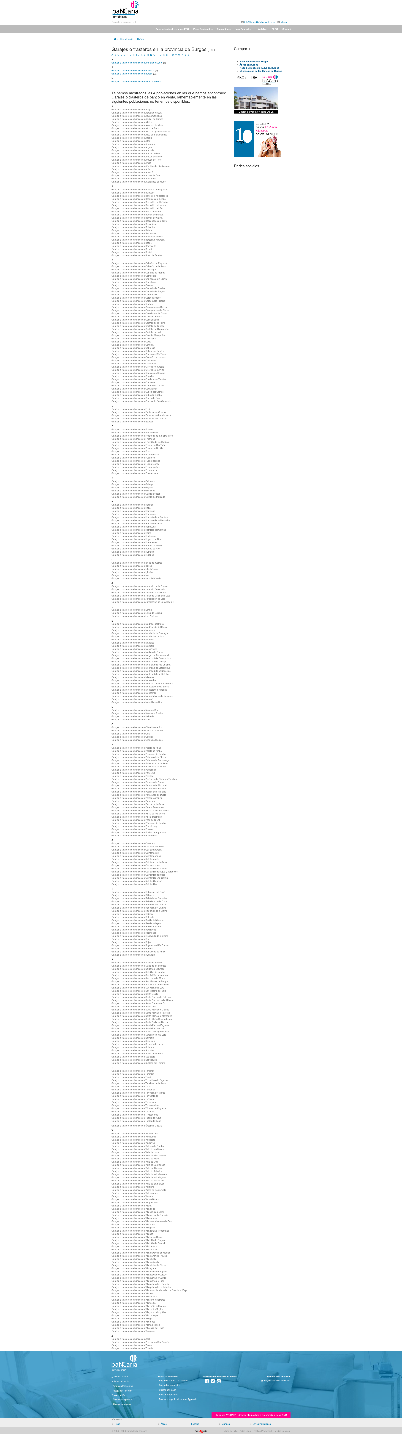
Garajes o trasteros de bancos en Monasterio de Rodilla (139, 689)
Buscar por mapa (167, 1389)
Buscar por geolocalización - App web (177, 1399)
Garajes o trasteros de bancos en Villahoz (132, 1233)
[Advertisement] (215, 9)
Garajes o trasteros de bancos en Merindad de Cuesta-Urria (141, 658)
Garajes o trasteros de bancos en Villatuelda (133, 1302)
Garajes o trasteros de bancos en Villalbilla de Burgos (138, 1240)
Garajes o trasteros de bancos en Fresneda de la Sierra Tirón (142, 435)
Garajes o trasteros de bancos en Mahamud (133, 630)
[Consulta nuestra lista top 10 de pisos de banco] (262, 141)
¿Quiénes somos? (120, 1376)
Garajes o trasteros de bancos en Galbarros (133, 481)
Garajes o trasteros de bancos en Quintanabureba (136, 849)
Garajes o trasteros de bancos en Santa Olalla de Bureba (139, 1022)
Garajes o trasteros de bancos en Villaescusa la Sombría (139, 1215)
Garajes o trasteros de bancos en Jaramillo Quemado (138, 589)
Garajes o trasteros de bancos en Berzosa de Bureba (138, 239)
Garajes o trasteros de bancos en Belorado (132, 230)
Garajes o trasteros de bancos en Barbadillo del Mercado (139, 205)
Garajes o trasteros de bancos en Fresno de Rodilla (137, 448)
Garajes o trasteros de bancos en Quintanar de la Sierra (139, 862)
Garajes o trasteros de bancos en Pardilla (132, 775)
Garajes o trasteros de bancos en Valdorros (133, 1142)
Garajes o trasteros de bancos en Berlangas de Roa (137, 236)
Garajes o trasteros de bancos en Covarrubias (134, 388)
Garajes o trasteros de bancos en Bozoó (131, 242)
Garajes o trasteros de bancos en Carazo (132, 285)
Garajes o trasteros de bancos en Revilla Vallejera (136, 923)
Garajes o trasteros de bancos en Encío (131, 409)
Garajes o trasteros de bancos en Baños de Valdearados (139, 195)
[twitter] (213, 1381)
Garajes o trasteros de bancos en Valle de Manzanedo (138, 1155)
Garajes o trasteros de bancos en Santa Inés (133, 1006)
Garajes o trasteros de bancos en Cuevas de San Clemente (141, 401)
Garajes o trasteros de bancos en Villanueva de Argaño (139, 1271)
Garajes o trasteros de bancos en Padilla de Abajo (136, 747)
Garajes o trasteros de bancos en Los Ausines (134, 616)
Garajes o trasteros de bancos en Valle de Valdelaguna (138, 1177)
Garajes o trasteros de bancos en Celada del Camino (137, 351)
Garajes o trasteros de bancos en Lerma (131, 609)
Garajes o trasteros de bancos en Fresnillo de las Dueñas (140, 441)
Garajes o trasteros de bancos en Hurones (132, 554)
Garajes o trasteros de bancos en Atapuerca (133, 178)
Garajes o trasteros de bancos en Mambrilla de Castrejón (139, 633)
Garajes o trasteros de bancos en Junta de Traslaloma (138, 592)
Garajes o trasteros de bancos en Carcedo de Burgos (138, 291)
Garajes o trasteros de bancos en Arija (130, 169)
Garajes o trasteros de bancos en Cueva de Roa (135, 398)
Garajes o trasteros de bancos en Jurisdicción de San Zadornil (142, 601)
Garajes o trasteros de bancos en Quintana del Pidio (137, 846)
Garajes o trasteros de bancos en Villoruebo (133, 1321)
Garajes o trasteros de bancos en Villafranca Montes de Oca (141, 1221)
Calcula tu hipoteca (122, 1399)
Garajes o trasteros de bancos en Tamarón (132, 1070)
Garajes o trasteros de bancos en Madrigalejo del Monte (139, 626)
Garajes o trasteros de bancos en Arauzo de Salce (136, 156)
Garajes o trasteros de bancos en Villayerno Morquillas (138, 1312)
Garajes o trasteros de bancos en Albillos (131, 122)
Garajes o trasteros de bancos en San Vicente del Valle (138, 990)
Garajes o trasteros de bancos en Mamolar (132, 639)
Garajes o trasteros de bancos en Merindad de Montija (138, 661)
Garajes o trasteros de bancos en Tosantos (133, 1111)
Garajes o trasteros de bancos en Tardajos (132, 1073)
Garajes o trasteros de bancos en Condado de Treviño (138, 379)
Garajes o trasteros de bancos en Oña (130, 733)
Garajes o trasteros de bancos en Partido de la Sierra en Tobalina (144, 779)
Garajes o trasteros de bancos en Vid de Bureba (135, 1199)
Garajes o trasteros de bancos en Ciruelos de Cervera (138, 372)
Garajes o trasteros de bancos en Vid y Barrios (134, 1202)
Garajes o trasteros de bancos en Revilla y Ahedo (136, 926)
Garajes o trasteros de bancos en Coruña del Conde (137, 385)
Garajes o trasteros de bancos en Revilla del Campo (137, 920)
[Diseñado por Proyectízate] (201, 1430)
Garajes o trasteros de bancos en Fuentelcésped (135, 460)
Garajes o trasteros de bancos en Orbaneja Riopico (137, 739)
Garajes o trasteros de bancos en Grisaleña (133, 490)
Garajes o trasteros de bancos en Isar (130, 575)
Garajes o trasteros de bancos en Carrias (132, 303)
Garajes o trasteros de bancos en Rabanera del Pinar (138, 891)
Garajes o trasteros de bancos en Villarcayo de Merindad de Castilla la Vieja (149, 1290)
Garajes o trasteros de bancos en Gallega (132, 484)
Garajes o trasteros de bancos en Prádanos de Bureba (138, 822)
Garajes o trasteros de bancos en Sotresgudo (134, 1059)
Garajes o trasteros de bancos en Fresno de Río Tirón (138, 445)
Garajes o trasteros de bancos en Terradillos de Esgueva (139, 1080)
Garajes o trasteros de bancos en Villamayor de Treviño (139, 1255)
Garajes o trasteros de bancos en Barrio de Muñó (136, 211)
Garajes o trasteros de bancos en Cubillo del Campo (137, 391)
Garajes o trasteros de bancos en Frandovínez (134, 432)
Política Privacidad (262, 1430)
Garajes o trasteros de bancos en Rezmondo (133, 932)
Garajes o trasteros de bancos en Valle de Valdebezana (139, 1174)
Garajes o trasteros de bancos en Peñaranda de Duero (138, 794)
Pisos (117, 1423)
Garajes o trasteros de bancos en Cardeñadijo (134, 294)
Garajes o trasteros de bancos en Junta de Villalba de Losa (140, 595)
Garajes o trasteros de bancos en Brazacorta (133, 245)
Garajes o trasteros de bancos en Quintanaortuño (136, 855)
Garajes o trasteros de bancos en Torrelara (133, 1098)
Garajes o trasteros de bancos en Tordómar (133, 1089)
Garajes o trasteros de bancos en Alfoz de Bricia (135, 128)
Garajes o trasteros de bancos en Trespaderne (134, 1114)
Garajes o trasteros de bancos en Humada (132, 551)
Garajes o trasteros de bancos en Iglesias (132, 572)
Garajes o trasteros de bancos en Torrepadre (134, 1102)
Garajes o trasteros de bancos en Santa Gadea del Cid (138, 1003)
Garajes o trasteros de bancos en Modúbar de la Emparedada (142, 683)
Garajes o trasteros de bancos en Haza (131, 507)
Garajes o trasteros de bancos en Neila (130, 719)
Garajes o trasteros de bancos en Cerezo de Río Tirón (138, 354)
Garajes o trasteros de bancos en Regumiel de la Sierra (139, 910)
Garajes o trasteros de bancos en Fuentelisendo (135, 463)
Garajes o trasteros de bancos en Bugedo (132, 249)
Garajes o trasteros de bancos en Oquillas (132, 736)
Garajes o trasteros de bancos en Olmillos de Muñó (137, 730)
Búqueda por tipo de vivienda (173, 1380)
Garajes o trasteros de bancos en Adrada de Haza (136, 112)
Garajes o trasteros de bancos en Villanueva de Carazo (139, 1274)
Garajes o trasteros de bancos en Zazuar (131, 1345)
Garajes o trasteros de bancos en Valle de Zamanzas (137, 1183)
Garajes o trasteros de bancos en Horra (131, 532)
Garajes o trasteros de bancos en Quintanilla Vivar (136, 881)
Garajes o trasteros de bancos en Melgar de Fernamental (140, 655)
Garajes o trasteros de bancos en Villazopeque (134, 1315)
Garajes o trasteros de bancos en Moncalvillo (133, 692)
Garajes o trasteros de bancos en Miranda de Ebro (136, 81)
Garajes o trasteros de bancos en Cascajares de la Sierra (140, 310)
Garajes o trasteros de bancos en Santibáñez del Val (137, 1028)
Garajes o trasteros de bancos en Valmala (132, 1196)
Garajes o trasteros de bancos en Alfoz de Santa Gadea (139, 134)
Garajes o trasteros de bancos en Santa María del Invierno (140, 1012)
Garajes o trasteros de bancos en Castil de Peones (136, 316)
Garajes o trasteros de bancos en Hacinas (132, 504)
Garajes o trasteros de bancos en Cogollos (132, 376)
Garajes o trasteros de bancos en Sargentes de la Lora (138, 1034)
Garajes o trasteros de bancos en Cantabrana (134, 282)
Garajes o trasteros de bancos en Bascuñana (134, 223)
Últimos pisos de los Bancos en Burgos (260, 70)
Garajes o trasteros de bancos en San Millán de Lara (137, 987)
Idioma (284, 22)
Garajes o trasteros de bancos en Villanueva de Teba (137, 1280)
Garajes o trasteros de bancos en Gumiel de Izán (135, 493)
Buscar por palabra (168, 1394)
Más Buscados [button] (244, 29)
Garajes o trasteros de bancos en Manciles (132, 642)
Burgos (141, 38)
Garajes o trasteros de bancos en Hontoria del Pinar (137, 523)
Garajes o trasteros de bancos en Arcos (131, 162)
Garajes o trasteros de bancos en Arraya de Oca (135, 175)
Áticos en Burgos (248, 64)
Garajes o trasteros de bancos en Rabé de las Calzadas (139, 898)
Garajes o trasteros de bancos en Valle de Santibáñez (138, 1164)
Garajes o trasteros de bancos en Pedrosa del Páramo (138, 788)
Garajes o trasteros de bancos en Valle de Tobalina (136, 1171)
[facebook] (207, 1381)
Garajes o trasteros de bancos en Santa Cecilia (134, 993)
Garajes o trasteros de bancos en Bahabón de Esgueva (139, 189)
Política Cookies (282, 1430)
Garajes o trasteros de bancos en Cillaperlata (134, 363)
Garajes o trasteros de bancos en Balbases (133, 192)
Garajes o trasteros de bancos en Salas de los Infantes (138, 965)
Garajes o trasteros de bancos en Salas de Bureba (136, 962)
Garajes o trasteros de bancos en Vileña (131, 1205)
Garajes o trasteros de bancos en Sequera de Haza (137, 1044)
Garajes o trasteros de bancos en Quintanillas (134, 884)
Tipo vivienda (126, 38)
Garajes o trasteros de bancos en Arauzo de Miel (135, 153)
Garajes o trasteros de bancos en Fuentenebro (134, 470)
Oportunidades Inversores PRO (172, 29)
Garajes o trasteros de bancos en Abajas (131, 109)
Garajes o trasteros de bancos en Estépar (132, 421)
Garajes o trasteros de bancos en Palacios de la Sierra (138, 757)
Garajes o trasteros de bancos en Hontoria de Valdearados (140, 520)
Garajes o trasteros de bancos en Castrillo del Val (136, 332)
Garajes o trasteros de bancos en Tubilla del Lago (136, 1120)
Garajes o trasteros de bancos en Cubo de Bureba (136, 394)
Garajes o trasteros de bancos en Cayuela (132, 344)
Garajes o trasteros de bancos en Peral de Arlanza (136, 797)
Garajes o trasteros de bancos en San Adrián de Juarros (139, 975)
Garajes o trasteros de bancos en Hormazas (133, 526)
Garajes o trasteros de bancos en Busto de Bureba (136, 255)
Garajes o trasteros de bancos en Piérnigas (133, 801)
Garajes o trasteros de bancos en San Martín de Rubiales (140, 984)
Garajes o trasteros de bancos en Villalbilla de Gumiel (138, 1243)
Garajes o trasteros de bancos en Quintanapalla (135, 859)
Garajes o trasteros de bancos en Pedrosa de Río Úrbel (139, 785)
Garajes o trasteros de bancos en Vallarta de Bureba (137, 1146)
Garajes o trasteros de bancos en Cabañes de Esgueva (139, 263)
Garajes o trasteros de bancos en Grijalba (132, 487)
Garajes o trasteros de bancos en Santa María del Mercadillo (141, 1015)
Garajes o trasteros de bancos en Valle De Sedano (136, 1167)
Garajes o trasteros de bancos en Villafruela (133, 1224)
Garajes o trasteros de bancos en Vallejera (132, 1186)
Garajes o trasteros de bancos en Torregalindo (134, 1095)
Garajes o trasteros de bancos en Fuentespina (134, 473)
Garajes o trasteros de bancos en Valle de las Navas (137, 1149)
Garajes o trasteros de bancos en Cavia (131, 341)
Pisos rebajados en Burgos (254, 61)
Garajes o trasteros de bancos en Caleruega (133, 269)
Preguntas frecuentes (122, 1385)
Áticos (164, 1423)
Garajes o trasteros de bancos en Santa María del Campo (140, 1009)
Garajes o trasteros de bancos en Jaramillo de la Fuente (139, 586)
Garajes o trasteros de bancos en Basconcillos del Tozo (139, 220)
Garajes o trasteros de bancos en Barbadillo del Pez (137, 208)
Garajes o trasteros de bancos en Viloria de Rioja (135, 1324)
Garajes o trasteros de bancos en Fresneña (133, 438)
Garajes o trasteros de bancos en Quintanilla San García (139, 877)
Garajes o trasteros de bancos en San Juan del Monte (138, 978)
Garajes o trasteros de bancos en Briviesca (132, 70)
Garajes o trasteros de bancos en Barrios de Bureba (137, 214)
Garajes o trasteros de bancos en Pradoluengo (134, 826)
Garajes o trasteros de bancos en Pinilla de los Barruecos (140, 810)
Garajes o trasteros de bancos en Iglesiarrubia (134, 568)
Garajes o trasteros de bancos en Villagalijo (133, 1227)
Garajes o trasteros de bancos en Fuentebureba (135, 454)
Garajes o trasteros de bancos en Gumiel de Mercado (138, 496)
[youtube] (219, 1381)
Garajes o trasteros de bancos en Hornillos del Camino (138, 529)
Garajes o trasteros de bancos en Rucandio (133, 954)
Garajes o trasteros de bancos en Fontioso (132, 429)
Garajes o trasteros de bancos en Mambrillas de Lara (138, 636)
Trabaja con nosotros (122, 1390)
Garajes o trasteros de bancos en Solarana (132, 1047)
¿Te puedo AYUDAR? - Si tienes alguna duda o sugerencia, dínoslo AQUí (251, 1414)
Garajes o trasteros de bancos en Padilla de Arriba (136, 750)
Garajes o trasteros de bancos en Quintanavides (135, 865)
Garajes (226, 1423)
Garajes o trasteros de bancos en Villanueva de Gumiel (138, 1277)
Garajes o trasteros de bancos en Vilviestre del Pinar (137, 1327)
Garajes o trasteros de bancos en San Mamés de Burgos (139, 981)
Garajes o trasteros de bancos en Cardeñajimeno (136, 297)
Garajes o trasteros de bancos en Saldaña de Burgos (137, 968)
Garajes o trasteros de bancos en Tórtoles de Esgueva (138, 1108)
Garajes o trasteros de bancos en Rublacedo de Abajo (138, 951)
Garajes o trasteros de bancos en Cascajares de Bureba (139, 307)
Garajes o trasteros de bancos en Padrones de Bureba (138, 753)
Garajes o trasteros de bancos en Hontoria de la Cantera (139, 517)
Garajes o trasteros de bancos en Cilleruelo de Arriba (137, 369)
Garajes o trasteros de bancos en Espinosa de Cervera (138, 412)
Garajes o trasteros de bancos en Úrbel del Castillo (136, 1125)
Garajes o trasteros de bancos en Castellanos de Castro (139, 313)
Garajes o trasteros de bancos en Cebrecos (133, 347)
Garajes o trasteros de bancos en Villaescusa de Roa (137, 1211)
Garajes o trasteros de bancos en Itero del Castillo (136, 578)
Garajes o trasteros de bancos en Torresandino (135, 1105)
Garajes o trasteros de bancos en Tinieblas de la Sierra (138, 1083)
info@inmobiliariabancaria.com (259, 22)
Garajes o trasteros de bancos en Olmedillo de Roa (137, 727)
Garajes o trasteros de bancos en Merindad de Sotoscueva (140, 667)
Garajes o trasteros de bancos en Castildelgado (135, 319)
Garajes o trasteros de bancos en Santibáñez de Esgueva (140, 1025)
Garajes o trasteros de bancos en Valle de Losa (135, 1152)
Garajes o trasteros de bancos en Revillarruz (133, 929)
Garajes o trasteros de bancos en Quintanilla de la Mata (139, 868)
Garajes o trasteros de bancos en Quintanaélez (135, 852)
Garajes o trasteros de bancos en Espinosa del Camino (138, 418)
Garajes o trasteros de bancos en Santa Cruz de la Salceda (141, 997)
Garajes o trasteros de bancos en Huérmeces (134, 542)
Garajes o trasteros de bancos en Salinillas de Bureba (138, 971)
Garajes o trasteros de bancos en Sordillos (132, 1050)
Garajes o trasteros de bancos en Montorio (132, 699)
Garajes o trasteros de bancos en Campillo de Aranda (138, 272)
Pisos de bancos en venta (124, 22)
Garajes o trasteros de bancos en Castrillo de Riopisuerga (140, 329)
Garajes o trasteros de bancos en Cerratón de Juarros (138, 357)
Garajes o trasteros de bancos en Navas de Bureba (137, 713)
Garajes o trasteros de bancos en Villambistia (134, 1258)
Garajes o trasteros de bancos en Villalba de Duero (136, 1236)
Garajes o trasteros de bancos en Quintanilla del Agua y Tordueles (144, 871)
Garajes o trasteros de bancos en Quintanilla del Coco (138, 874)
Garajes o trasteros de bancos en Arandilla (132, 150)
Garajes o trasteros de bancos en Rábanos (132, 895)
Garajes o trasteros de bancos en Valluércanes (134, 1193)
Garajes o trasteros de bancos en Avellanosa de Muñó (138, 181)
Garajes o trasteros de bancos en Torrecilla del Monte (138, 1092)
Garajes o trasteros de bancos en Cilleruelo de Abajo (137, 366)
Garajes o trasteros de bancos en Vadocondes (134, 1133)
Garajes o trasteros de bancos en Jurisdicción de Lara (138, 598)
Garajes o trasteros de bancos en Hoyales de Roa (136, 539)
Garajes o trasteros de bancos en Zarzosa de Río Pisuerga (140, 1342)
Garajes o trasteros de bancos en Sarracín (132, 1037)
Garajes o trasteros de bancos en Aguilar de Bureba (137, 118)
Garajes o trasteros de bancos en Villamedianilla (135, 1262)
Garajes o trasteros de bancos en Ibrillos (131, 565)
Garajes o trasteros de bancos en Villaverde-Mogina (137, 1309)
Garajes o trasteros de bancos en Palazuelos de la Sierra (139, 763)
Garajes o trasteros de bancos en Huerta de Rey (135, 548)
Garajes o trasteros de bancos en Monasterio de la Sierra (140, 686)
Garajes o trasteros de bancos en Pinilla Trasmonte (137, 816)
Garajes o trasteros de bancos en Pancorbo (133, 772)
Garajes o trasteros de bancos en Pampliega (133, 769)
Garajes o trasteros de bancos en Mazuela (132, 645)
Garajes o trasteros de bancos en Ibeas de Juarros (136, 562)
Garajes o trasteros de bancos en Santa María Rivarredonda (141, 1018)
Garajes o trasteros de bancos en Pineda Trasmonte (137, 807)
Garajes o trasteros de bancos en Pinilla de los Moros (138, 813)
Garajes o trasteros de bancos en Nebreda (132, 716)
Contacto (287, 29)
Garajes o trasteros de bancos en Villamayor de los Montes (140, 1252)
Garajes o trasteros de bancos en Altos (130, 140)
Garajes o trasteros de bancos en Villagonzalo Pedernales (140, 1230)
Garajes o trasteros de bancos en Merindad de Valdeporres (141, 670)
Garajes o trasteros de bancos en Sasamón (133, 1040)
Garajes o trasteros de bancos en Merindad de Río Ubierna (141, 664)
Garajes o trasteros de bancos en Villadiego (133, 1208)
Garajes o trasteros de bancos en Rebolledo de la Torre (139, 901)
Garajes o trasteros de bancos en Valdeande (133, 1136)
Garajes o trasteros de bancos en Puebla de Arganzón (138, 832)
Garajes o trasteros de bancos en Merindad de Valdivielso (140, 674)
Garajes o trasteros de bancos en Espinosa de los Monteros (141, 415)
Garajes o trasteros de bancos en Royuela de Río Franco (139, 945)
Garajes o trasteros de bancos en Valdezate (133, 1139)
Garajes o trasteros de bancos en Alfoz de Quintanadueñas (141, 131)
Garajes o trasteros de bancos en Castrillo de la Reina (138, 322)
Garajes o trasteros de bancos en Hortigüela (133, 536)
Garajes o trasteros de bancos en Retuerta (132, 917)
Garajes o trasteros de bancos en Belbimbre (133, 227)
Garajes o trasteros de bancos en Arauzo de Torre (136, 159)
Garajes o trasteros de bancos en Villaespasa (134, 1218)
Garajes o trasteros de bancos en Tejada (131, 1077)
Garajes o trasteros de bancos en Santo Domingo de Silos (140, 1031)
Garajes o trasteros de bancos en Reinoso (132, 913)
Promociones (224, 29)
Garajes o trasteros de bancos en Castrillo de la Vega (138, 325)
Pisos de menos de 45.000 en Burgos (259, 67)
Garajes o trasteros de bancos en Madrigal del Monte (138, 623)
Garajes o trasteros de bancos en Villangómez (134, 1268)
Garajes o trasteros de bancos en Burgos (131, 73)
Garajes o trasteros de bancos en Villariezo (132, 1293)
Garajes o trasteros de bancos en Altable (131, 137)
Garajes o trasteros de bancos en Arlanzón (132, 172)
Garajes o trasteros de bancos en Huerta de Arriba (136, 545)
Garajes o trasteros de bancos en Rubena (132, 948)
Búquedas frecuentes (169, 1385)
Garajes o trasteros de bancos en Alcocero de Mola (137, 125)
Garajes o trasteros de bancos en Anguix (131, 147)
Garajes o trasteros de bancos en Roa (130, 939)
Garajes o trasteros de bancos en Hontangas (133, 514)
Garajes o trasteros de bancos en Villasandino (134, 1296)
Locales (195, 1423)
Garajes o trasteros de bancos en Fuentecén (133, 457)
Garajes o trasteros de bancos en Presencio (133, 829)
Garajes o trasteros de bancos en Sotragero (133, 1056)
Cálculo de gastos (122, 1403)
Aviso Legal (245, 1430)
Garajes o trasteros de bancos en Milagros (132, 677)
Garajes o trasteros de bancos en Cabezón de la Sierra (138, 266)
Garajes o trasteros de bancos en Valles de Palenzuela (138, 1189)
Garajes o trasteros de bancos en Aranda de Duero (137, 62)
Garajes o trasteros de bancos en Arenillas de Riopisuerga (140, 165)
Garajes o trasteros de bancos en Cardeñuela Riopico (138, 300)
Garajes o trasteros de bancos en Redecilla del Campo (138, 907)
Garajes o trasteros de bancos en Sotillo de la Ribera (137, 1053)
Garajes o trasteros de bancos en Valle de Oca (134, 1161)
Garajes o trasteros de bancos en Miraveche (133, 680)
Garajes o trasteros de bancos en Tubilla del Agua (136, 1117)
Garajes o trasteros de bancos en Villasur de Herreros (138, 1299)
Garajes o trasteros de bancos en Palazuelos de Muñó (138, 766)
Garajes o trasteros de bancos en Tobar (131, 1086)
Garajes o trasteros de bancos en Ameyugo (133, 144)
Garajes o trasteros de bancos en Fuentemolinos (135, 467)
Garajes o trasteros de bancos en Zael (130, 1338)
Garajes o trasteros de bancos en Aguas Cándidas (136, 115)
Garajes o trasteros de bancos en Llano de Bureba (136, 612)
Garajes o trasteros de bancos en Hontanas (133, 510)
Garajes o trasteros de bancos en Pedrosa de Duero (137, 782)
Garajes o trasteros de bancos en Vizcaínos (133, 1331)
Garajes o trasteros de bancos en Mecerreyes (134, 648)
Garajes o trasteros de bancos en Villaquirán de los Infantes (141, 1287)
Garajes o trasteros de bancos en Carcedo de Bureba (138, 288)
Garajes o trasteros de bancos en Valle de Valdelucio (137, 1180)
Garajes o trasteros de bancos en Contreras (133, 382)
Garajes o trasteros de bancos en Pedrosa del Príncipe (138, 791)
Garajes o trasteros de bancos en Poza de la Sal (135, 819)
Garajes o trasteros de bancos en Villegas (132, 1318)
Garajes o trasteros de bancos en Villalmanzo (134, 1249)
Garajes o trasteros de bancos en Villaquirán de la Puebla (140, 1284)
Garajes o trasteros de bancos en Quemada (133, 843)
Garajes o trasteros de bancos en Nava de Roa (134, 710)
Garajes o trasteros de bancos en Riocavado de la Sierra (139, 935)
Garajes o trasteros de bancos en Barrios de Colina (137, 217)
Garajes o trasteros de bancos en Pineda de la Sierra (137, 804)
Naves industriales (262, 1423)
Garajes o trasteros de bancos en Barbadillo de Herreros (139, 202)
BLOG (275, 29)
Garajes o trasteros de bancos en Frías (131, 451)
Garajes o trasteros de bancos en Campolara (133, 275)
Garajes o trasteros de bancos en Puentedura (134, 835)
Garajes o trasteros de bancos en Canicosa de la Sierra (139, 278)
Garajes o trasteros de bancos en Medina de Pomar (137, 652)
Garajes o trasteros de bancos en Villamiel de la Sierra (138, 1265)
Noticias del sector (120, 1381)
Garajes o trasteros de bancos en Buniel (131, 252)
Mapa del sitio (231, 1430)
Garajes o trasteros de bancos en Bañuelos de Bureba (138, 198)
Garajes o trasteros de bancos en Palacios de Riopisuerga (140, 760)
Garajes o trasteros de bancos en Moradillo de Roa (136, 702)
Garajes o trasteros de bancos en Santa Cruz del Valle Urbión (142, 1000)
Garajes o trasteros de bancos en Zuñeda (132, 1348)
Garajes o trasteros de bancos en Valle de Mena (135, 1158)
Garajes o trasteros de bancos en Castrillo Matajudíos (138, 335)
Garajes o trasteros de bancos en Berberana (133, 233)
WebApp (262, 29)
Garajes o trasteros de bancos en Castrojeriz (133, 338)
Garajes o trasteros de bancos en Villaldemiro (134, 1246)
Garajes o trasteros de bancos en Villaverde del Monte (138, 1305)
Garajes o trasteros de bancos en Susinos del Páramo (138, 1062)
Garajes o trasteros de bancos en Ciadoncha (133, 360)
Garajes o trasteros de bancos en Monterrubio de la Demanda (142, 695)
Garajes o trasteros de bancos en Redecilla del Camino (138, 904)
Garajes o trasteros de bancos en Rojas (131, 942)
